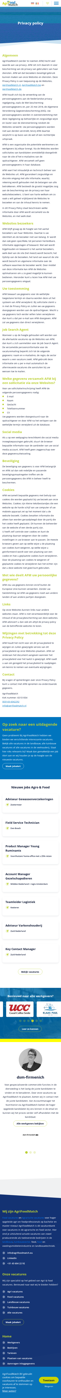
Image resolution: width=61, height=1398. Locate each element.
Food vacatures (10, 1217)
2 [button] (24, 1021)
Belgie (37, 3)
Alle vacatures (14, 1312)
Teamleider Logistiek (20, 902)
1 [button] (20, 1021)
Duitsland (32, 3)
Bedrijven (12, 1347)
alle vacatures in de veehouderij (32, 747)
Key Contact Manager (20, 949)
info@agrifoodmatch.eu (20, 1252)
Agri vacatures (15, 1291)
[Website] (10, 3)
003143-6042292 (10, 701)
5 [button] (37, 1021)
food (39, 1241)
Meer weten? (9, 1390)
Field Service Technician (22, 822)
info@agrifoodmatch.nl (14, 705)
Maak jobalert (13, 766)
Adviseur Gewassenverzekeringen (29, 799)
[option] (15, 1009)
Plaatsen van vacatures (19, 1358)
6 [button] (41, 1021)
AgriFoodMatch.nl (11, 85)
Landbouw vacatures (18, 1302)
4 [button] (32, 1021)
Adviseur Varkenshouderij (23, 925)
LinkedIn (12, 1258)
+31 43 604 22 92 (16, 1263)
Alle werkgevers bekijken (30, 1123)
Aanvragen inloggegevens (21, 1363)
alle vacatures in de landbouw (25, 743)
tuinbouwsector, (22, 1241)
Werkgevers (13, 1342)
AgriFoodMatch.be (31, 85)
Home (7, 1336)
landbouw (7, 1241)
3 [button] (28, 1021)
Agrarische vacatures (33, 1217)
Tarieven (12, 1353)
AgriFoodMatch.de (11, 89)
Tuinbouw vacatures (18, 1307)
